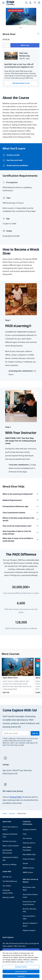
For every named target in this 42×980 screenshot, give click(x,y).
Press (25, 834)
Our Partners (27, 838)
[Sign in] (30, 3)
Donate (25, 863)
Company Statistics (29, 829)
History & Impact (29, 859)
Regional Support (29, 930)
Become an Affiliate (9, 864)
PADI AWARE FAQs (29, 854)
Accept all (21, 976)
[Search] (26, 3)
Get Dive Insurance (9, 841)
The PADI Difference (10, 881)
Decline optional (21, 971)
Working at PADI (8, 897)
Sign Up (35, 733)
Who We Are (7, 877)
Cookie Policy (29, 962)
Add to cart (25, 45)
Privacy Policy (16, 797)
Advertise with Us (29, 843)
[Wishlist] (35, 3)
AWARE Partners (28, 868)
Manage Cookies (21, 967)
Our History (7, 886)
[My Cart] (39, 3)
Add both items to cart (21, 83)
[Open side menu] (3, 2)
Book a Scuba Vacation (11, 846)
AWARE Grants (28, 872)
